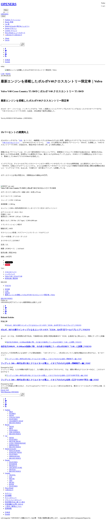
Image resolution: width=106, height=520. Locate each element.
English (7, 62)
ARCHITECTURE (15, 467)
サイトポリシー (11, 498)
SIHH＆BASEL (14, 456)
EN (7, 12)
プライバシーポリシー (13, 500)
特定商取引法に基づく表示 (15, 502)
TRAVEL (12, 475)
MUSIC (11, 482)
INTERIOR (13, 464)
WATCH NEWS (14, 450)
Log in (7, 40)
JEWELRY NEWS (15, 452)
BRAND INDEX (7, 298)
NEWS (8, 74)
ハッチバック (10, 274)
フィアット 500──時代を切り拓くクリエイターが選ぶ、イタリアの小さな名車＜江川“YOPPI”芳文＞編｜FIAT (50, 380)
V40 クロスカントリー (10, 142)
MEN (11, 412)
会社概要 (8, 495)
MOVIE (12, 479)
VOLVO (8, 285)
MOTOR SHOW (15, 441)
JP (4, 12)
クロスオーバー (11, 272)
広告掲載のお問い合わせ (14, 504)
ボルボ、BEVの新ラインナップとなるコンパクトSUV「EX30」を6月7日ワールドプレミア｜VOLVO (45, 330)
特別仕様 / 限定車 (11, 278)
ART (10, 480)
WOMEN (12, 413)
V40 (20, 140)
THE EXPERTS (14, 432)
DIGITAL (12, 469)
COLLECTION (14, 417)
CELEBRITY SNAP (16, 421)
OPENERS (8, 4)
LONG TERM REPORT (17, 443)
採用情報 (8, 508)
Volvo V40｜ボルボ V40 (13, 276)
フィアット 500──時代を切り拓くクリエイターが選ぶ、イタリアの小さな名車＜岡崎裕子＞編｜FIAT (45, 363)
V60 (48, 142)
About (7, 38)
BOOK (11, 484)
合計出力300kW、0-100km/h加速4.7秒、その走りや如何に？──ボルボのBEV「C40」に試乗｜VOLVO (46, 346)
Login (103, 6)
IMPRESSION (14, 445)
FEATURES (13, 419)
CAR (2, 74)
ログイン (8, 493)
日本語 (7, 60)
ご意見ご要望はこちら (13, 506)
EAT (10, 477)
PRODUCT (13, 466)
